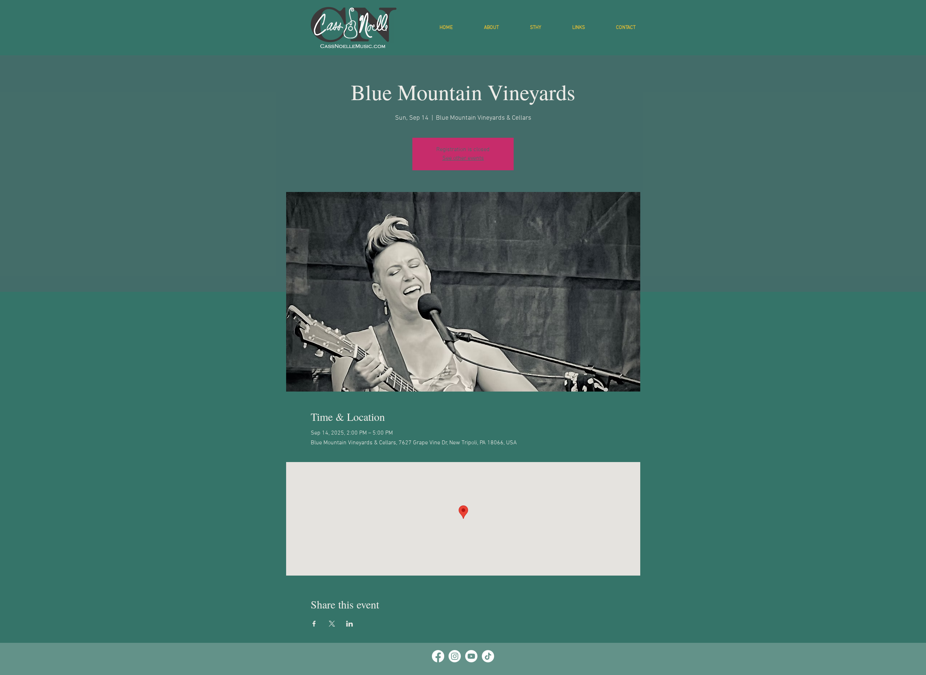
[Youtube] (471, 656)
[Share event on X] (331, 624)
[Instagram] (455, 656)
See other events (463, 158)
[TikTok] (488, 656)
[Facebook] (438, 656)
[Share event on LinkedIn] (349, 624)
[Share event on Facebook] (314, 624)
